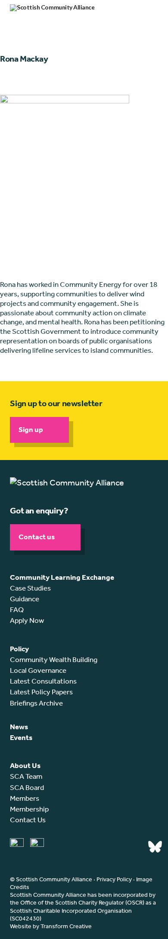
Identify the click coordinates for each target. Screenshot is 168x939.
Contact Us (28, 819)
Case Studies (30, 588)
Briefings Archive (36, 703)
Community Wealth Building (53, 659)
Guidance (24, 598)
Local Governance (38, 670)
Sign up (31, 429)
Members (24, 798)
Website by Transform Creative (51, 926)
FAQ (17, 609)
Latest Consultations (43, 681)
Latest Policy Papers (41, 691)
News (19, 726)
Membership (29, 809)
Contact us (37, 536)
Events (21, 737)
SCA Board (27, 787)
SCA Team (26, 776)
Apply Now (27, 620)
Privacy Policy (114, 879)
